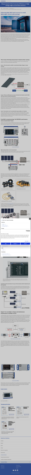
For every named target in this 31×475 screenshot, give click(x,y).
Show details (26, 241)
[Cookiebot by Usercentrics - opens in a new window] (26, 231)
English (3, 224)
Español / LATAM (4, 225)
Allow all (25, 243)
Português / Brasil (4, 226)
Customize (15, 243)
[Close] (30, 219)
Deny (5, 243)
